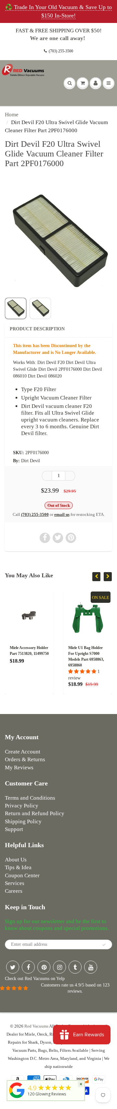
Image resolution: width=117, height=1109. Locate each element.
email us (62, 514)
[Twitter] (12, 967)
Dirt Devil (30, 460)
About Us (16, 860)
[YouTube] (90, 967)
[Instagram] (59, 967)
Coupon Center (22, 875)
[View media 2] (40, 308)
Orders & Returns (25, 759)
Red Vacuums (36, 1026)
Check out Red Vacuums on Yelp (35, 978)
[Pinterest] (43, 967)
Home (12, 115)
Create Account (22, 752)
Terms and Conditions (30, 798)
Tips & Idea (18, 867)
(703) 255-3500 (61, 51)
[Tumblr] (75, 967)
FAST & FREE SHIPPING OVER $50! (59, 30)
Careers (13, 891)
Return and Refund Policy (34, 813)
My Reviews (19, 767)
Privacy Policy (21, 806)
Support (14, 829)
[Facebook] (28, 967)
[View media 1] (15, 308)
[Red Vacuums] (16, 1098)
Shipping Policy (23, 821)
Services (14, 883)
